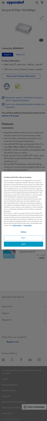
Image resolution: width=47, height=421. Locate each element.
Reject (23, 238)
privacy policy (17, 225)
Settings (23, 232)
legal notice (28, 225)
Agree (23, 244)
